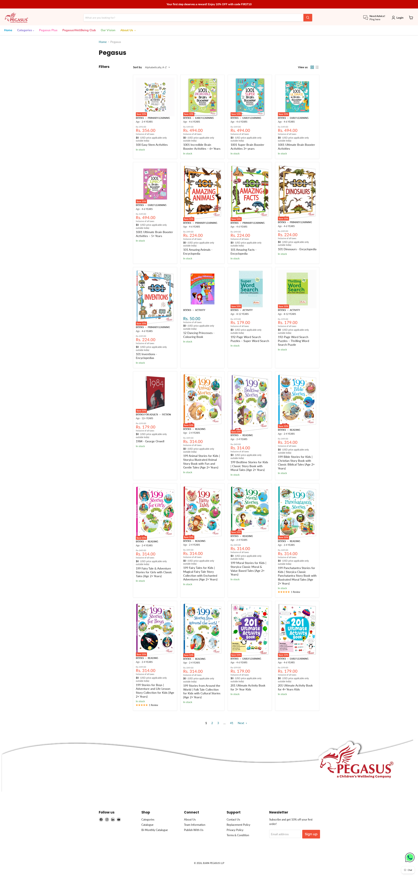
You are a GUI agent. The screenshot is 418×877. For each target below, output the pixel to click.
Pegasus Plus (48, 30)
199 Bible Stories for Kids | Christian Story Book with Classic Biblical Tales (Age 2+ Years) (296, 462)
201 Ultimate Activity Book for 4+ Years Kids (295, 687)
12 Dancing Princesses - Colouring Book (199, 335)
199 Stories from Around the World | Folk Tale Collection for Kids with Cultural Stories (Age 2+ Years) (201, 691)
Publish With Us (193, 830)
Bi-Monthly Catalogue (154, 830)
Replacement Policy (238, 824)
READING (200, 429)
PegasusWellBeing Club (79, 30)
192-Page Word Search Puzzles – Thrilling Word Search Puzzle (293, 340)
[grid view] (312, 67)
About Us (127, 30)
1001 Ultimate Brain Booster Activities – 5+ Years (154, 234)
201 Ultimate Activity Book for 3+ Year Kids (248, 687)
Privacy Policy (235, 830)
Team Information (194, 824)
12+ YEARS (147, 418)
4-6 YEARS (194, 121)
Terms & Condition (238, 835)
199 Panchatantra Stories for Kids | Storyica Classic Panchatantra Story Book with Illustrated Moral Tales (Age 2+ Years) (297, 575)
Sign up (311, 834)
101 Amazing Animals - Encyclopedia (197, 251)
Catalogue (147, 824)
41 (231, 723)
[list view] (316, 67)
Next (241, 723)
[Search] (307, 17)
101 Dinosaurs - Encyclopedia (297, 249)
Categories (25, 30)
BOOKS (140, 118)
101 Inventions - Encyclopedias (146, 356)
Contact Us (233, 819)
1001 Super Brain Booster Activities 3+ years (247, 146)
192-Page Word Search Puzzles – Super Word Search (250, 339)
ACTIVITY (200, 310)
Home (8, 30)
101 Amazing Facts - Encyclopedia (244, 251)
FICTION (166, 414)
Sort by (137, 67)
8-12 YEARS (242, 314)
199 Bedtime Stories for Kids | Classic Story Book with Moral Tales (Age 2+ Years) (249, 466)
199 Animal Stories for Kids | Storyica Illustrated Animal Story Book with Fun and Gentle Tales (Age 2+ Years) (201, 461)
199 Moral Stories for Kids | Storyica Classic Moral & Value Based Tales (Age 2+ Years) (248, 568)
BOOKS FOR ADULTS (147, 414)
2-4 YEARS (147, 121)
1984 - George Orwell (150, 441)
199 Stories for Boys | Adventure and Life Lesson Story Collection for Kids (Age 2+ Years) (155, 690)
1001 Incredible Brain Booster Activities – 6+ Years (201, 146)
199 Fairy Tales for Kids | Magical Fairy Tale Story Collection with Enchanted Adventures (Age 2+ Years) (200, 573)
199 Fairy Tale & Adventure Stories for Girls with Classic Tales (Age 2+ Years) (154, 572)
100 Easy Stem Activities (152, 144)
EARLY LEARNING (204, 118)
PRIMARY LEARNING (159, 118)
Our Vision (108, 30)
